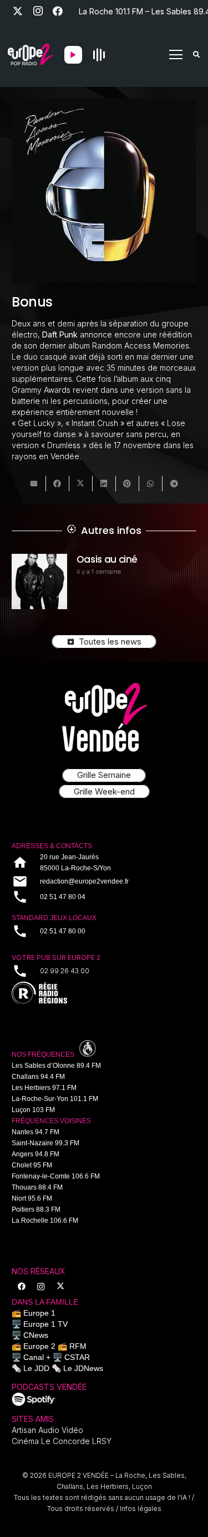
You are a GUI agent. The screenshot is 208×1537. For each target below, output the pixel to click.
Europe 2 (39, 1346)
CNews (35, 1335)
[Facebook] (58, 11)
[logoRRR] (104, 993)
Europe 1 (39, 1312)
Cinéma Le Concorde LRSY (61, 1441)
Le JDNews (83, 1368)
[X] (18, 11)
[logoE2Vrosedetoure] (104, 717)
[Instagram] (38, 11)
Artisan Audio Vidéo (47, 1430)
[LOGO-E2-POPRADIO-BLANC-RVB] (30, 55)
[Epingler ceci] (127, 483)
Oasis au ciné (69, 559)
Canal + (36, 1357)
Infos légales (140, 1508)
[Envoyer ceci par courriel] (34, 483)
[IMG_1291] (34, 1399)
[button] (176, 55)
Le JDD (36, 1368)
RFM (78, 1346)
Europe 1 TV (45, 1324)
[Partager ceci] (57, 483)
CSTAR (77, 1357)
